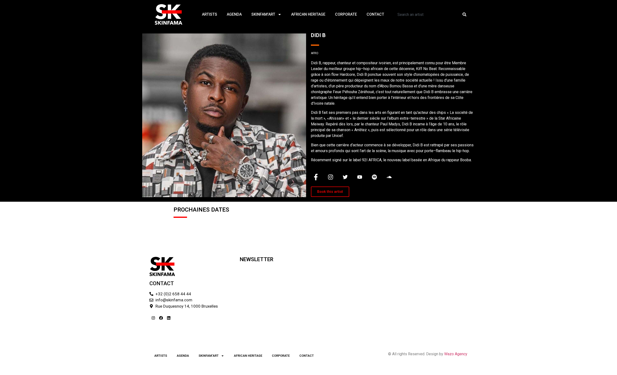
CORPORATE (346, 14)
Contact (375, 14)
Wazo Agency (455, 354)
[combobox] (426, 14)
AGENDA (234, 14)
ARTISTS (209, 14)
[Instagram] (153, 318)
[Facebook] (161, 318)
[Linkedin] (169, 318)
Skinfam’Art (263, 14)
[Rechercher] (465, 14)
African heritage (308, 14)
